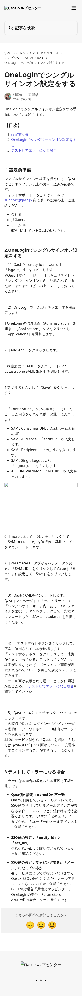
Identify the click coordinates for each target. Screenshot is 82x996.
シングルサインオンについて (24, 57)
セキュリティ (49, 53)
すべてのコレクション (19, 53)
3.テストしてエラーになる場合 (49, 686)
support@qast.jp (18, 200)
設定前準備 (20, 134)
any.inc (41, 979)
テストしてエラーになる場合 (34, 150)
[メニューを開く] (74, 7)
